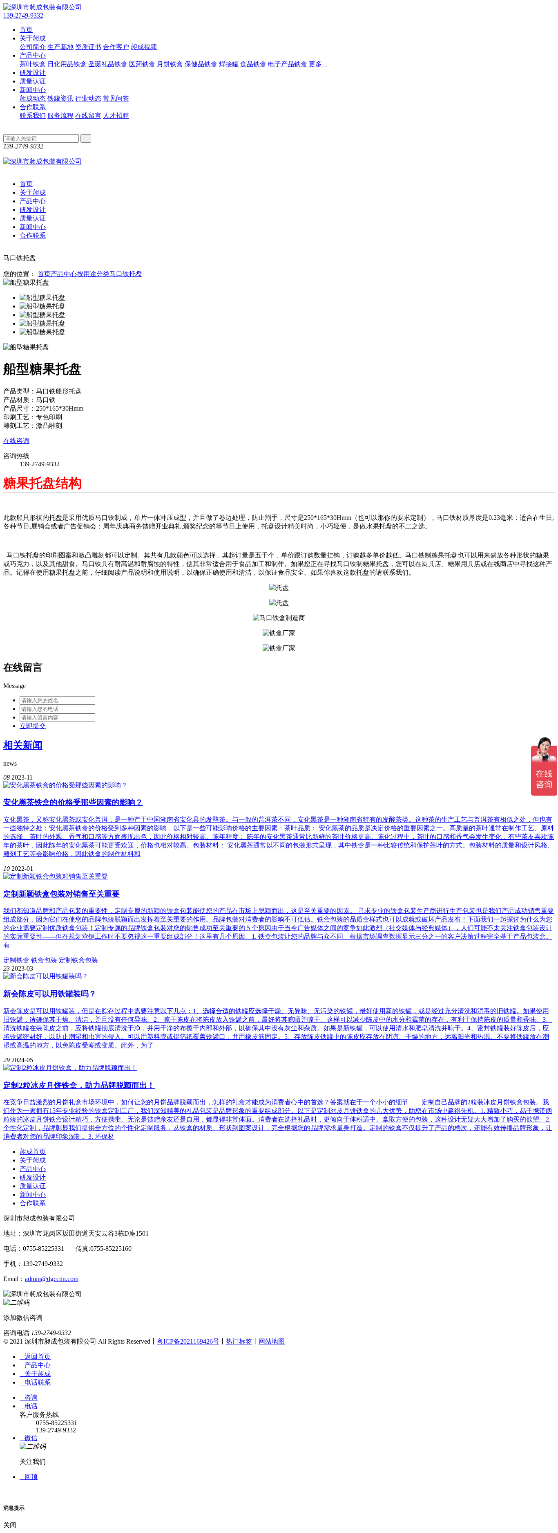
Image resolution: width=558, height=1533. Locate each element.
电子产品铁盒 (287, 64)
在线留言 (88, 115)
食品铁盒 (253, 64)
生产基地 (60, 46)
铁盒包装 (44, 960)
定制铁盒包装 (78, 960)
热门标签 (239, 1341)
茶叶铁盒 (33, 64)
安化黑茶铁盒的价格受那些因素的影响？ (73, 802)
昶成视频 (144, 46)
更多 (318, 64)
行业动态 (88, 98)
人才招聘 (116, 115)
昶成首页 (33, 1151)
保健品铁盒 (201, 64)
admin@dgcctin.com (51, 1278)
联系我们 (33, 115)
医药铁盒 (142, 64)
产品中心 (33, 55)
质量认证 (33, 81)
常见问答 (116, 98)
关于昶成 (33, 38)
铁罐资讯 (60, 98)
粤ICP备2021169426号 (188, 1341)
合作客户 (116, 46)
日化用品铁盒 (67, 64)
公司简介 (33, 46)
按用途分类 (93, 273)
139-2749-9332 (23, 15)
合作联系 (33, 106)
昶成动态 (33, 98)
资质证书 (88, 46)
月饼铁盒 (170, 64)
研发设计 (33, 72)
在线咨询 (16, 440)
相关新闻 (22, 745)
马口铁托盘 (125, 273)
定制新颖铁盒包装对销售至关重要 (61, 894)
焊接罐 (229, 64)
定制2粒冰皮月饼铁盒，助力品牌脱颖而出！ (79, 1085)
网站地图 (272, 1341)
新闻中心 (33, 89)
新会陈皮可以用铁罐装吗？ (49, 993)
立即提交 (33, 725)
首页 (26, 29)
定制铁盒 (16, 960)
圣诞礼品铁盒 (107, 64)
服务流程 (60, 115)
